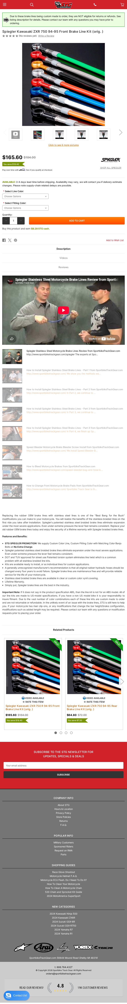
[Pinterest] (15, 240)
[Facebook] (4, 240)
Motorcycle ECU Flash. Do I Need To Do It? (64, 880)
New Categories (63, 906)
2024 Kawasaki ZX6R (63, 917)
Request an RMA (63, 850)
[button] (17, 995)
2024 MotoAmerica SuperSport (63, 895)
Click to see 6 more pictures (63, 145)
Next (120, 132)
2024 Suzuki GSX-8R (63, 921)
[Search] (32, 4)
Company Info (63, 798)
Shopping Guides (63, 865)
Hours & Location (63, 809)
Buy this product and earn (26, 228)
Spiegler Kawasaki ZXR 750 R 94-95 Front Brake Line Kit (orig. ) (33, 707)
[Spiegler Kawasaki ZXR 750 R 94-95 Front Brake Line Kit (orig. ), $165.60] (33, 667)
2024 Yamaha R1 (63, 933)
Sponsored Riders (63, 846)
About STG (63, 805)
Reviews (63, 267)
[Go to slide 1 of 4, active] (55, 733)
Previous (4, 132)
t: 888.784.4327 (63, 967)
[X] (9, 240)
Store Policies (63, 817)
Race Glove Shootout (63, 872)
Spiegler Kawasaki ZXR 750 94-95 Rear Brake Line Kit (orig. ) (92, 707)
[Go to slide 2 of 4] (61, 733)
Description (63, 248)
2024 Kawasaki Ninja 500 (63, 913)
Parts (63, 854)
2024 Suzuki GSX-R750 (63, 925)
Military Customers (64, 842)
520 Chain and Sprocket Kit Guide (63, 892)
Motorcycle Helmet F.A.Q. (63, 876)
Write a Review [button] (46, 35)
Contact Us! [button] (20, 995)
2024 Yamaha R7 (63, 929)
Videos (64, 258)
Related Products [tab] (63, 629)
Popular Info (63, 835)
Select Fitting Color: (14, 203)
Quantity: (7, 214)
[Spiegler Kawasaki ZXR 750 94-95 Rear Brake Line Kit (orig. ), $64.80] (94, 667)
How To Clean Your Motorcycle (63, 884)
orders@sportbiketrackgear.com (63, 973)
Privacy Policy (63, 813)
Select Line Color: (13, 191)
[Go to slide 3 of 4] (66, 733)
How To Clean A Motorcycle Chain (63, 888)
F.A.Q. (63, 824)
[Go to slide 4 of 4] (71, 733)
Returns (63, 820)
